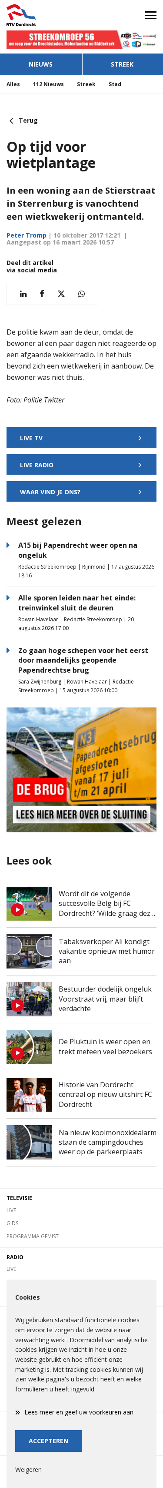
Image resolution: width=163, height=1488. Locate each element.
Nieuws (41, 64)
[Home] (41, 15)
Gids (12, 1223)
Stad (115, 84)
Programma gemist (33, 1236)
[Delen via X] (61, 294)
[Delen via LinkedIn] (23, 294)
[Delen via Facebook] (42, 294)
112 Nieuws (48, 84)
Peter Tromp (27, 235)
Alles (13, 84)
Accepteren (48, 1441)
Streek (86, 84)
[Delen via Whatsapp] (81, 294)
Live (11, 1210)
